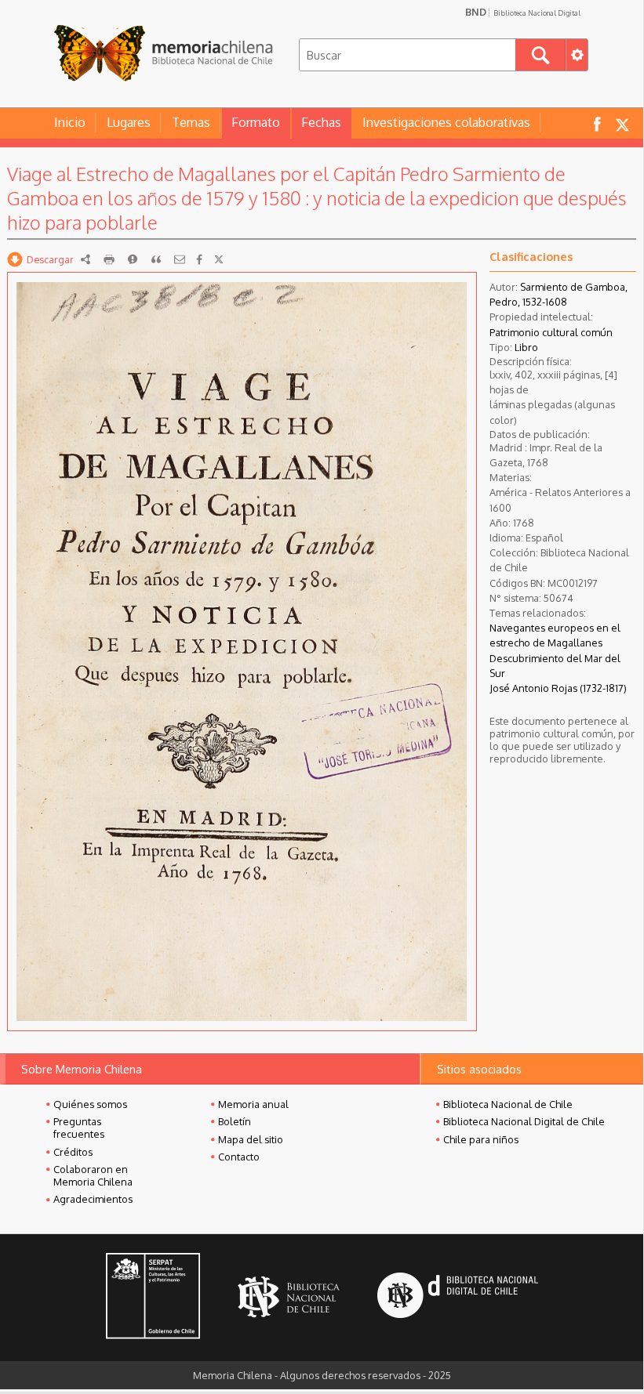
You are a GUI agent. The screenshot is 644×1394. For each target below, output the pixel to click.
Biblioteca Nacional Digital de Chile (524, 1121)
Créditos (73, 1152)
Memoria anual (253, 1104)
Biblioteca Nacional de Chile (508, 1104)
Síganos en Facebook (597, 123)
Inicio (70, 122)
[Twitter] (219, 259)
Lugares (129, 122)
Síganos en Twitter (622, 123)
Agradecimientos (93, 1199)
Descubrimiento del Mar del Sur (554, 665)
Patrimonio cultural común (551, 332)
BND (522, 11)
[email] (179, 259)
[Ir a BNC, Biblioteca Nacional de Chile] (288, 1297)
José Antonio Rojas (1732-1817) (558, 688)
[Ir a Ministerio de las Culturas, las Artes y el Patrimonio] (153, 1297)
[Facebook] (199, 259)
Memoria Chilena (163, 53)
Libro (526, 347)
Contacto (239, 1156)
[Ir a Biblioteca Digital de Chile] (457, 1297)
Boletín (234, 1121)
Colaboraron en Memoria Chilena (93, 1175)
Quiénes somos (90, 1104)
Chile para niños (480, 1139)
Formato (255, 122)
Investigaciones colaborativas (446, 122)
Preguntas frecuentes (78, 1127)
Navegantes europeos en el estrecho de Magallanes (554, 635)
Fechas (321, 122)
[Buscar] (540, 55)
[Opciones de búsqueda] (577, 55)
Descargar (50, 259)
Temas (191, 122)
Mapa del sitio (250, 1139)
